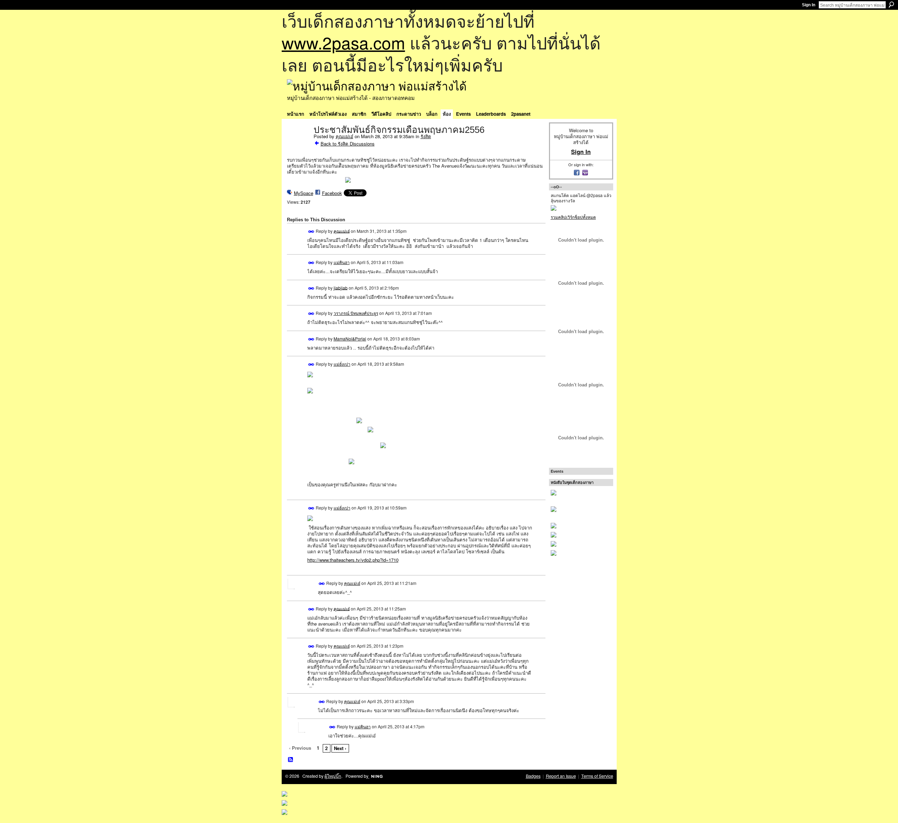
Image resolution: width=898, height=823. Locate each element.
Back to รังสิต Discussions (348, 143)
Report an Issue (561, 776)
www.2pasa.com (343, 42)
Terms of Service (597, 776)
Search (891, 4)
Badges (533, 776)
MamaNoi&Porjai (350, 339)
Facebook (332, 193)
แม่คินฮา (342, 262)
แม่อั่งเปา (342, 364)
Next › (340, 748)
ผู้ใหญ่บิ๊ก (332, 776)
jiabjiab (341, 287)
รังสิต (426, 136)
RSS (291, 760)
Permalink (311, 231)
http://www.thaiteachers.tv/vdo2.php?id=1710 (352, 559)
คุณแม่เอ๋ (344, 136)
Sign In (808, 4)
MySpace (303, 193)
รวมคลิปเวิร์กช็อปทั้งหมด (573, 217)
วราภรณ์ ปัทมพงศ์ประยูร (356, 313)
